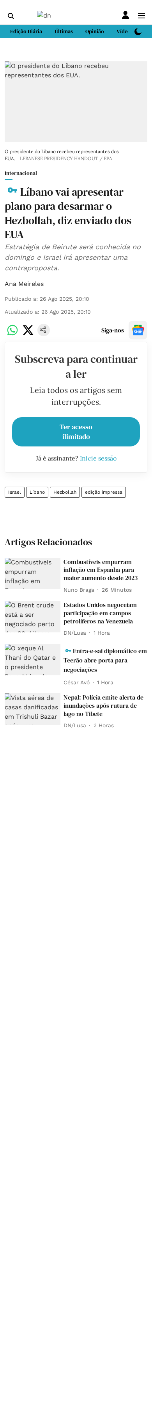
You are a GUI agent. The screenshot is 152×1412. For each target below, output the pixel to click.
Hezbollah (64, 492)
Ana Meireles (24, 283)
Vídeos (125, 31)
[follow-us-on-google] (138, 330)
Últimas (64, 31)
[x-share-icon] (28, 334)
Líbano (37, 492)
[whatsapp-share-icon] (12, 334)
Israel (14, 492)
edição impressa (103, 492)
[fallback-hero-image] (32, 573)
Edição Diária (26, 31)
